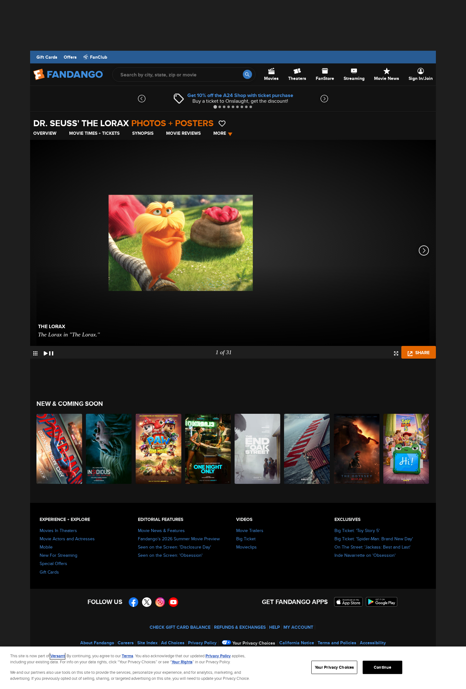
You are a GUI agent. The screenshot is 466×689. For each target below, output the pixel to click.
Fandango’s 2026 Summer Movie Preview (179, 539)
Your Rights (182, 662)
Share (422, 352)
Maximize (396, 353)
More (219, 133)
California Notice (296, 643)
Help (274, 627)
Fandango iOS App (348, 602)
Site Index (147, 643)
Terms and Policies (337, 643)
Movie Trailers (249, 530)
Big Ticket (246, 539)
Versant (57, 656)
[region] (233, 668)
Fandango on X (147, 602)
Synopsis (142, 133)
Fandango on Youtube (173, 602)
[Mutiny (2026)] (307, 449)
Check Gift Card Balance (180, 627)
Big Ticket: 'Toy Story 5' (357, 530)
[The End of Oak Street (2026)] (258, 449)
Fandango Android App (382, 602)
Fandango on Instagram (160, 602)
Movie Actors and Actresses (67, 539)
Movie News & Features (161, 530)
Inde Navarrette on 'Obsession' (365, 555)
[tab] (215, 106)
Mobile (46, 547)
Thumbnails (35, 353)
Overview (44, 133)
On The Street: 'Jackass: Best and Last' (372, 547)
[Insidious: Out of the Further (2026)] (109, 449)
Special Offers (53, 563)
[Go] (247, 74)
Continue (382, 667)
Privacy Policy (202, 643)
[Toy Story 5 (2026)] (406, 449)
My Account (298, 627)
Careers (126, 643)
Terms (127, 656)
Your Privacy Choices (253, 643)
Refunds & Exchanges (240, 627)
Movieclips (246, 547)
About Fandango (97, 643)
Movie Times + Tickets (94, 133)
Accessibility (373, 643)
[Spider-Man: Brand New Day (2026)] (59, 449)
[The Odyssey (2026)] (357, 449)
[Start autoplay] (48, 352)
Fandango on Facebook (133, 602)
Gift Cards (46, 57)
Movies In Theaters (58, 530)
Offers (70, 57)
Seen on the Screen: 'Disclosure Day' (174, 547)
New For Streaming (58, 555)
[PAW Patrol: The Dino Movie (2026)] (159, 449)
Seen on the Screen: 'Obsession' (170, 555)
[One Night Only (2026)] (208, 449)
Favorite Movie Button (222, 123)
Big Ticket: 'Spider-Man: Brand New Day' (373, 539)
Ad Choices (172, 643)
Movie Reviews (183, 133)
